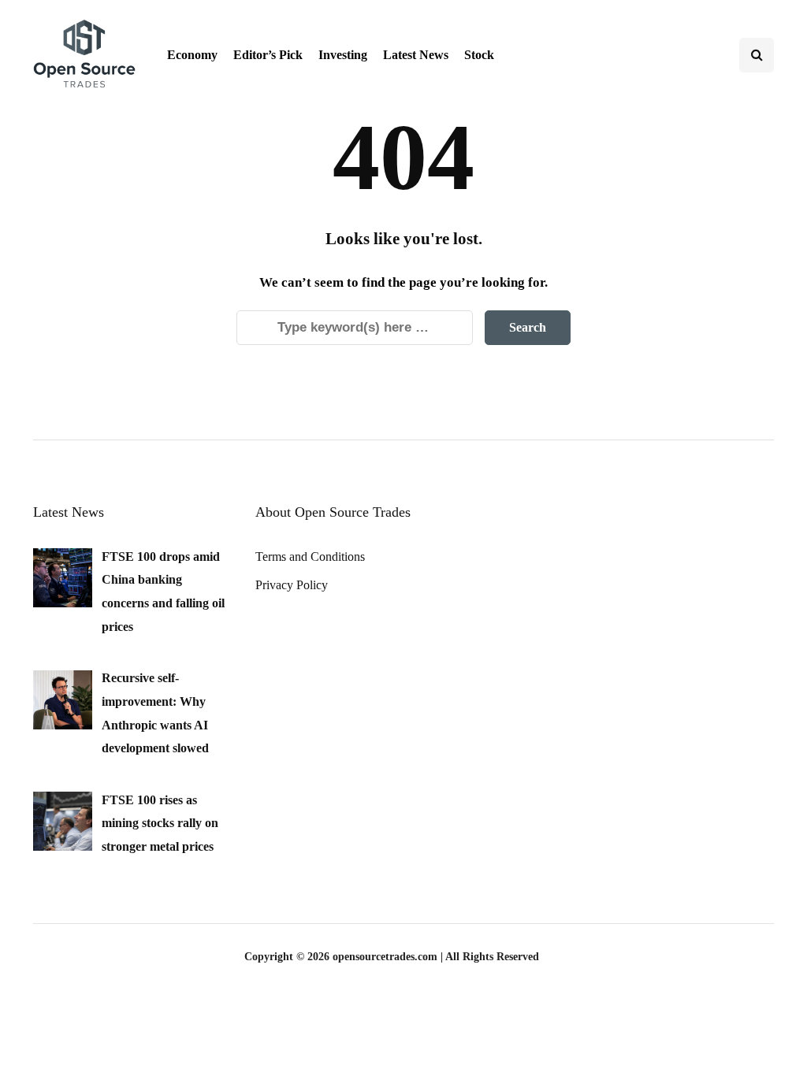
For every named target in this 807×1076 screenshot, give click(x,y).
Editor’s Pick (268, 54)
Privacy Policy (291, 585)
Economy (192, 54)
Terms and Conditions (310, 556)
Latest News (415, 54)
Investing (342, 54)
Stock (479, 54)
